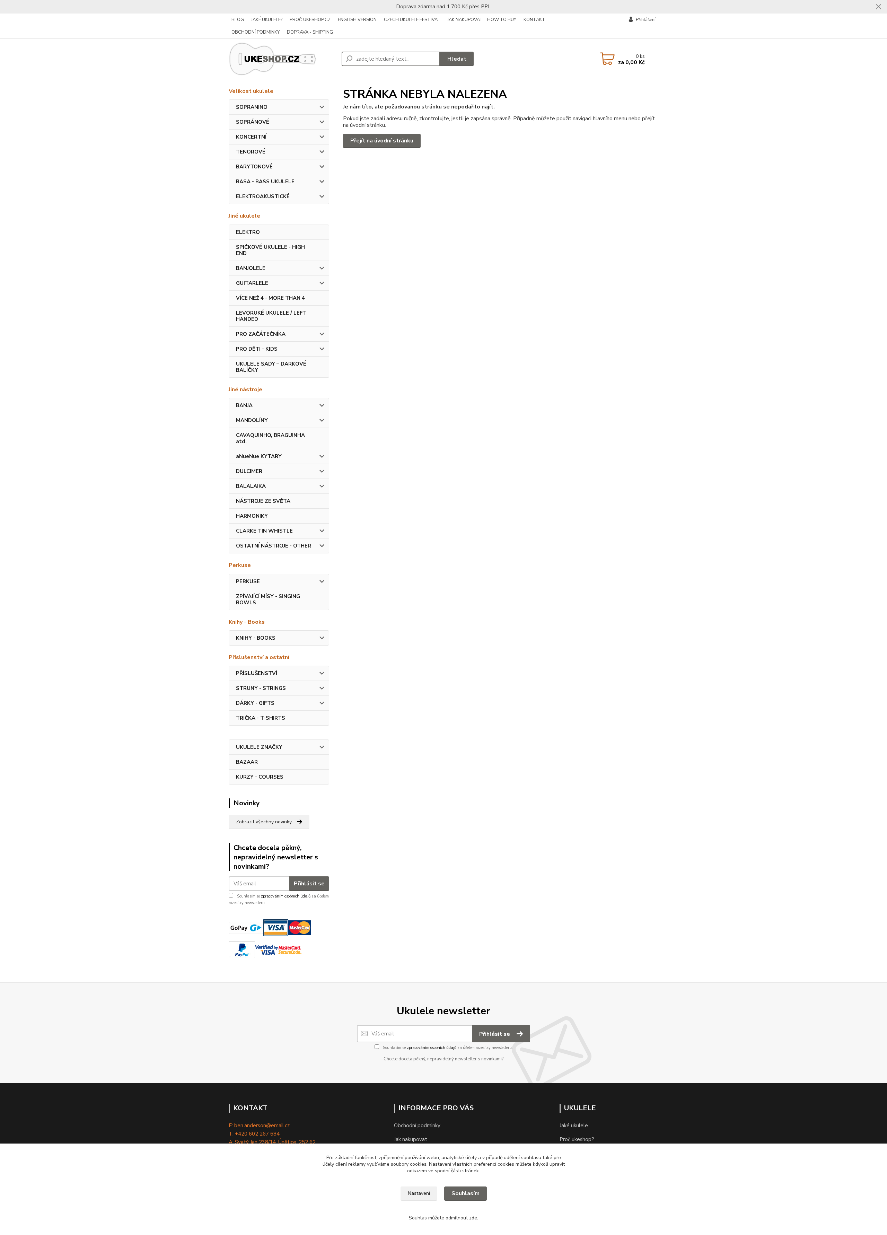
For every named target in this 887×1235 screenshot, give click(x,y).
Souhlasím (465, 1193)
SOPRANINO (251, 107)
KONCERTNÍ (251, 136)
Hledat (456, 59)
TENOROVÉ (250, 151)
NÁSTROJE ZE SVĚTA (263, 501)
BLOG (237, 20)
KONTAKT (534, 20)
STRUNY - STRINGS (261, 688)
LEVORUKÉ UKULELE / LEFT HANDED (271, 316)
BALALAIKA (251, 486)
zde (473, 1218)
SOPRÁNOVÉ (252, 122)
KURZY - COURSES (259, 776)
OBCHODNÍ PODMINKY (255, 32)
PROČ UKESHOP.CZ (310, 20)
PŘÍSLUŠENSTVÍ (256, 673)
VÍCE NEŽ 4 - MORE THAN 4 (270, 298)
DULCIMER (249, 471)
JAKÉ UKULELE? (266, 20)
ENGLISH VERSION (357, 20)
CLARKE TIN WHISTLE (264, 530)
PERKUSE (248, 581)
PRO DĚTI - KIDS (257, 348)
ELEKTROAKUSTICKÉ (263, 196)
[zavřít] (878, 7)
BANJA (244, 405)
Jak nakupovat (410, 1139)
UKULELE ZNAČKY (259, 747)
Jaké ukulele (574, 1125)
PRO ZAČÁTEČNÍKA (261, 334)
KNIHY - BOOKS (255, 637)
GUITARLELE (252, 283)
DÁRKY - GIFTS (255, 703)
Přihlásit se (309, 883)
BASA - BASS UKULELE (265, 181)
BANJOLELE (250, 268)
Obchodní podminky (417, 1125)
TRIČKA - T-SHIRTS (260, 718)
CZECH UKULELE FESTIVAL (412, 20)
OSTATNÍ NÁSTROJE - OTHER (273, 545)
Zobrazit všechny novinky (264, 821)
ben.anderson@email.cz (262, 1125)
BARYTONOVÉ (254, 166)
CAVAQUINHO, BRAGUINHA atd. (270, 438)
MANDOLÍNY (252, 420)
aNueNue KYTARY (259, 456)
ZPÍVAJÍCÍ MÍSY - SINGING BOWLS (268, 599)
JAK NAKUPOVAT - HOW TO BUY (481, 20)
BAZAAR (247, 762)
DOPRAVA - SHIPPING (310, 32)
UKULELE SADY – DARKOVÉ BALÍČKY (271, 367)
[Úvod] (282, 59)
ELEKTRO (248, 232)
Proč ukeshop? (577, 1139)
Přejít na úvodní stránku (381, 140)
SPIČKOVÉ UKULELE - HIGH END (270, 250)
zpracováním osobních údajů (285, 896)
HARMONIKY (252, 516)
